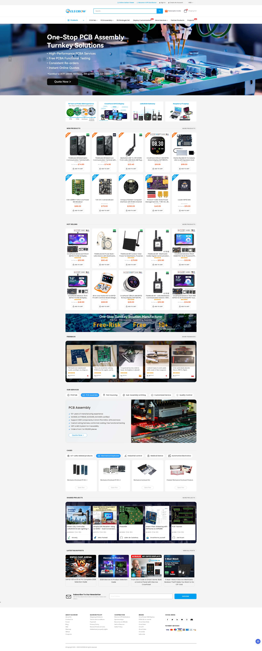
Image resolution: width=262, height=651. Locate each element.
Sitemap (68, 629)
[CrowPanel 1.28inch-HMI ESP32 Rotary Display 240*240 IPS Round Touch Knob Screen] (131, 282)
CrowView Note (144, 622)
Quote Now (81, 487)
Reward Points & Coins (97, 627)
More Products (188, 128)
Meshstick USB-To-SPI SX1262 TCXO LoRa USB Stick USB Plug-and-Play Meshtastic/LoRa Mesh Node (131, 159)
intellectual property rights (99, 629)
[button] (124, 92)
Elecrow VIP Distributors (122, 617)
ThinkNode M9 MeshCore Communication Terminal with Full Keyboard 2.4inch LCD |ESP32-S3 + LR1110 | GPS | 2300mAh (104, 159)
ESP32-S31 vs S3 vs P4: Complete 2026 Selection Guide (81, 580)
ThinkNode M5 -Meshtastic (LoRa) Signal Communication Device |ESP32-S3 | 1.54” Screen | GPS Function (158, 255)
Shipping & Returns (96, 617)
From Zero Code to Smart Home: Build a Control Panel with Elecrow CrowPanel (146, 582)
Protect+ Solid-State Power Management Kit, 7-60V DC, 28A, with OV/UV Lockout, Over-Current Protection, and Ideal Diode (158, 201)
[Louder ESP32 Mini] (184, 186)
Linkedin (177, 620)
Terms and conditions (97, 619)
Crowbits (142, 632)
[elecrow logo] (73, 11)
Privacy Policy (94, 624)
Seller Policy (118, 627)
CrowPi (141, 627)
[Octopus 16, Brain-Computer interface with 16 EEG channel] (131, 186)
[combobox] (128, 11)
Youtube (182, 620)
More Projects (189, 498)
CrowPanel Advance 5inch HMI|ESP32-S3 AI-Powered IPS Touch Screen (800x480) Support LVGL (184, 255)
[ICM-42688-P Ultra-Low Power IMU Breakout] (78, 186)
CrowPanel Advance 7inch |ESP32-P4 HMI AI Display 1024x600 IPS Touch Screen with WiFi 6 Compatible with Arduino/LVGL (77, 297)
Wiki (67, 627)
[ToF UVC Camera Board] (104, 186)
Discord (192, 620)
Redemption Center (174, 11)
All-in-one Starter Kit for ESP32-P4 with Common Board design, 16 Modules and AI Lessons (104, 297)
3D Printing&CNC (123, 20)
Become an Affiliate (121, 622)
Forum (68, 622)
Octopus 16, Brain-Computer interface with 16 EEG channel (131, 201)
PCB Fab (92, 20)
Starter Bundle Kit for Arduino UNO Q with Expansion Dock (184, 159)
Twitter (172, 620)
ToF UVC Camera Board (104, 200)
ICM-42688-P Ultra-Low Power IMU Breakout (78, 201)
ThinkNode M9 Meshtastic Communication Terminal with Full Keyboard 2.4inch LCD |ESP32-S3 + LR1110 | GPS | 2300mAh (78, 159)
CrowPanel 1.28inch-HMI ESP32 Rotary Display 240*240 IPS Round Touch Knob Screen (131, 297)
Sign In (163, 2)
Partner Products (177, 20)
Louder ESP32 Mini (184, 200)
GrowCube (142, 629)
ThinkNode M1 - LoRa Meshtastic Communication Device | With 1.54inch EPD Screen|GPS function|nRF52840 (157, 297)
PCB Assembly (106, 20)
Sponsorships (119, 619)
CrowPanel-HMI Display (146, 617)
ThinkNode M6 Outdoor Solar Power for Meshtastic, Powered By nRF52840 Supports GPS (131, 255)
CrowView (142, 624)
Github (68, 632)
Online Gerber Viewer (126, 2)
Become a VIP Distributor (147, 2)
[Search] (160, 11)
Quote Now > (78, 435)
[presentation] (10, 58)
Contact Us (69, 619)
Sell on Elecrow (119, 624)
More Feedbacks (188, 337)
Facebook (167, 620)
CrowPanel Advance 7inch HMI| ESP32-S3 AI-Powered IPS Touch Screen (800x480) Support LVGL (184, 297)
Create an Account (176, 2)
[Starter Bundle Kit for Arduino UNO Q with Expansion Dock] (184, 145)
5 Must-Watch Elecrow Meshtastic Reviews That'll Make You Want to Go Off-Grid (179, 582)
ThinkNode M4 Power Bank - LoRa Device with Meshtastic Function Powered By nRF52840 (104, 255)
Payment (93, 622)
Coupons (69, 634)
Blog (67, 624)
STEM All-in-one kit (145, 619)
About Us (69, 617)
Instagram (187, 620)
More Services (160, 20)
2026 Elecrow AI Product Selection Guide (113, 580)
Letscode (142, 634)
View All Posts (189, 551)
